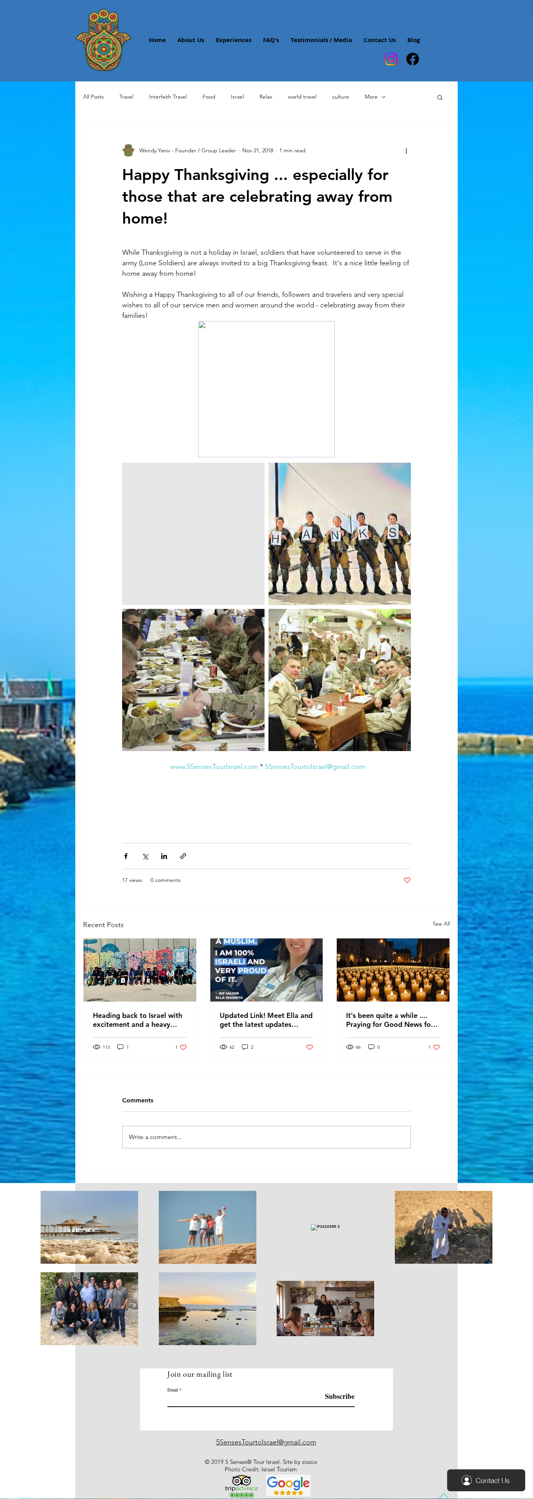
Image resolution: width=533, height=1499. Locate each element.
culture (340, 96)
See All (441, 923)
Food (209, 96)
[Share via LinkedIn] (164, 856)
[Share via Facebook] (126, 856)
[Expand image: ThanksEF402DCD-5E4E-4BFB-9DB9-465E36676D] (193, 680)
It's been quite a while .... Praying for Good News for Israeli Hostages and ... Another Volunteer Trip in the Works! (390, 1020)
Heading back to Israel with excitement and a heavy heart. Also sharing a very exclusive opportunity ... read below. (137, 1020)
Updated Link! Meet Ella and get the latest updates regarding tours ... (266, 1020)
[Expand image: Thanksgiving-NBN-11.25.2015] (193, 534)
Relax (265, 96)
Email (172, 1389)
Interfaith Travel (168, 96)
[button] (440, 97)
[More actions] (406, 150)
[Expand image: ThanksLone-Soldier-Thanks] (339, 534)
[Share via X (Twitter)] (145, 856)
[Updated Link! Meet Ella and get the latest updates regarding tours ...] (266, 970)
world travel (302, 96)
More (371, 96)
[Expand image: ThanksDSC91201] (339, 680)
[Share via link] (183, 856)
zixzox (309, 1461)
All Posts (93, 96)
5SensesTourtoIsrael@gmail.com (266, 1442)
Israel (237, 96)
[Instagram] (391, 59)
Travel (126, 96)
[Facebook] (412, 59)
